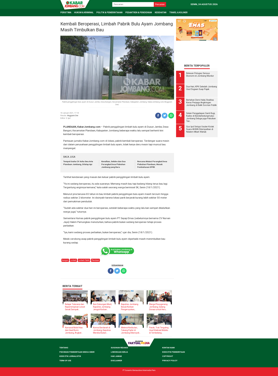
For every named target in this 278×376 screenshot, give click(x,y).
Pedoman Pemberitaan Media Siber (76, 352)
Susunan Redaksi (119, 348)
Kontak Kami (168, 348)
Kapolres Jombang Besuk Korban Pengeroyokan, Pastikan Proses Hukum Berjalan (129, 307)
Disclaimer (116, 360)
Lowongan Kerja (119, 352)
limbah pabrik (83, 260)
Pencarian (160, 4)
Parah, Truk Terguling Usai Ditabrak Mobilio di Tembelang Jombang (159, 330)
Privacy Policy (169, 360)
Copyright (167, 356)
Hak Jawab (116, 356)
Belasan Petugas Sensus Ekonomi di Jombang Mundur (200, 74)
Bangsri (65, 260)
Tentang (63, 348)
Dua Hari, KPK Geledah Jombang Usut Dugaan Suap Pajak (201, 87)
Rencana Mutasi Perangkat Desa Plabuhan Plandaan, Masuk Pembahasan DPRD (152, 164)
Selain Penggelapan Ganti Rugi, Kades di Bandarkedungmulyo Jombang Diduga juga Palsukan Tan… (201, 117)
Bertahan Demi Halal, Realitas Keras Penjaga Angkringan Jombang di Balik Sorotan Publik (201, 102)
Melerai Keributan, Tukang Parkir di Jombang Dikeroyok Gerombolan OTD (130, 330)
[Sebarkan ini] (158, 115)
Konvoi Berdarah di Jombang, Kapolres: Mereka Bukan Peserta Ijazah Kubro (102, 330)
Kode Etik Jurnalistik (70, 356)
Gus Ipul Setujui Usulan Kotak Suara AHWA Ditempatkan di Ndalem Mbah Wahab (200, 129)
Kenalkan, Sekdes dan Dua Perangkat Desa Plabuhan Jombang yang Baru (113, 164)
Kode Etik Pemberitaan (173, 352)
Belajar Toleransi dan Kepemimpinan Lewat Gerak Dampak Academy (75, 307)
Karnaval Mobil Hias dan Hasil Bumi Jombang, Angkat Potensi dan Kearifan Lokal (74, 330)
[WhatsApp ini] (171, 115)
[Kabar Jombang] (74, 4)
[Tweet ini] (165, 115)
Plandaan (95, 260)
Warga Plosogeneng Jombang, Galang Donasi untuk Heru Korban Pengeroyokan (158, 307)
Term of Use (65, 360)
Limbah (73, 260)
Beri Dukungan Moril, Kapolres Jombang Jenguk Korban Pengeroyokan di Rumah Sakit (102, 307)
